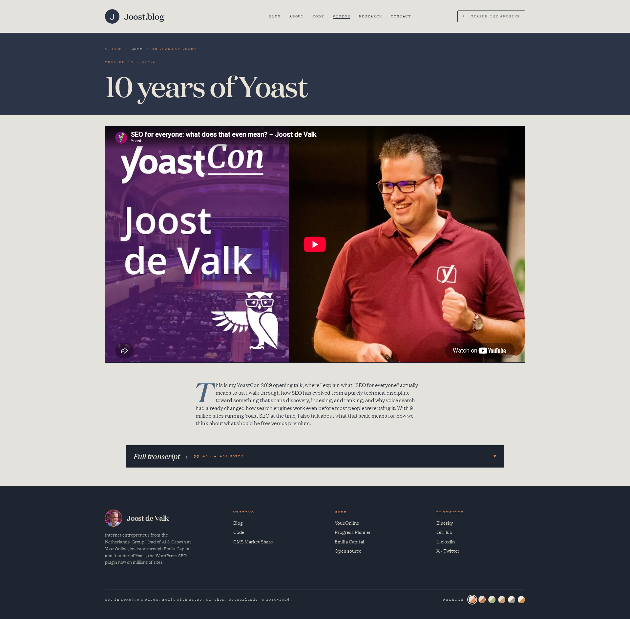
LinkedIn (445, 541)
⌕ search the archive (491, 16)
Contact (401, 16)
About (296, 16)
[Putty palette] (482, 599)
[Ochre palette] (521, 599)
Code (318, 16)
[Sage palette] (491, 599)
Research (370, 16)
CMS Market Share (253, 541)
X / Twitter (447, 550)
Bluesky (444, 522)
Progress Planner (353, 532)
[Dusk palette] (501, 599)
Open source (348, 550)
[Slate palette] (472, 599)
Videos (341, 16)
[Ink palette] (511, 599)
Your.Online (347, 522)
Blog (275, 16)
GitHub (444, 532)
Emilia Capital (349, 541)
